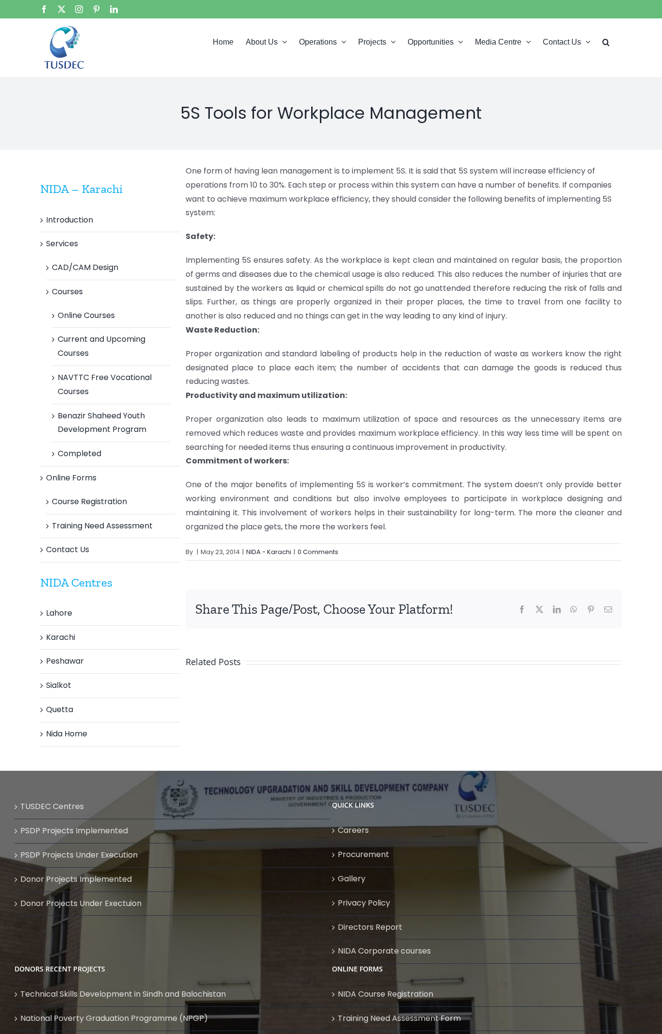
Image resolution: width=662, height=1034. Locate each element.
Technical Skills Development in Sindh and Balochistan (123, 994)
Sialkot (58, 685)
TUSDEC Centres (52, 806)
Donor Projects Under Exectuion (81, 903)
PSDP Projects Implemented (74, 830)
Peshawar (65, 661)
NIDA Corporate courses (384, 950)
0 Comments (318, 552)
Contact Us (67, 549)
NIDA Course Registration (385, 994)
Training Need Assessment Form (399, 1018)
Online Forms (71, 477)
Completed (79, 453)
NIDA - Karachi (268, 552)
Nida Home (66, 733)
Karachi (60, 637)
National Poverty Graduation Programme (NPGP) (114, 1018)
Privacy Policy (364, 902)
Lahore (59, 613)
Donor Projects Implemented (76, 879)
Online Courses (86, 315)
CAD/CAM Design (85, 267)
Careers (353, 830)
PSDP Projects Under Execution (79, 854)
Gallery (351, 878)
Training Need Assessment (102, 525)
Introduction (69, 219)
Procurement (363, 854)
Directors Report (370, 927)
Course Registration (89, 501)
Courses (67, 291)
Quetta (59, 709)
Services (62, 243)
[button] (606, 41)
